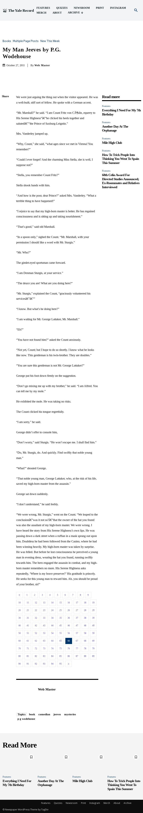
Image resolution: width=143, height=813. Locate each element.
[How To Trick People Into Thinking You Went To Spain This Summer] (124, 763)
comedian (44, 714)
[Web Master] (25, 695)
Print (83, 803)
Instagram (94, 803)
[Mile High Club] (89, 763)
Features (106, 106)
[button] (135, 10)
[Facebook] (5, 105)
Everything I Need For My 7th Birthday (17, 783)
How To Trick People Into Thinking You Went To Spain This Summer (120, 159)
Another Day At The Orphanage (115, 128)
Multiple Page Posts (26, 41)
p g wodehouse (26, 718)
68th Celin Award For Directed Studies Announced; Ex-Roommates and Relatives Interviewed (120, 181)
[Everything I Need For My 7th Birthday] (19, 763)
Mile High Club (112, 143)
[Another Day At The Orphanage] (54, 763)
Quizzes (58, 803)
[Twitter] (5, 114)
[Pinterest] (5, 123)
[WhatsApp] (5, 131)
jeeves (57, 714)
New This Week (50, 41)
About (117, 803)
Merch (107, 803)
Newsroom (71, 803)
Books (7, 41)
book (32, 714)
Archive (127, 803)
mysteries (70, 714)
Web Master (42, 65)
